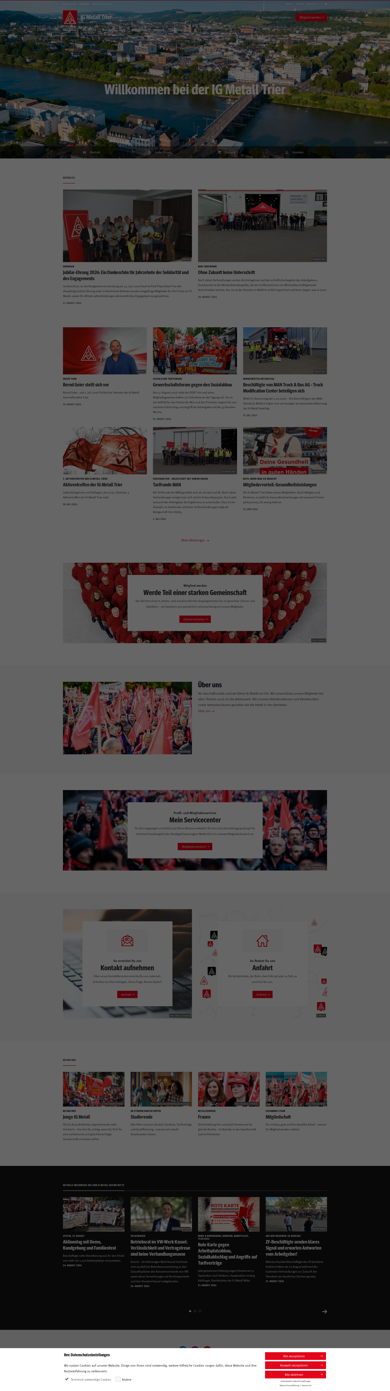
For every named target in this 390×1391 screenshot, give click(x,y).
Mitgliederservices (194, 846)
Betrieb (107, 29)
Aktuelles (69, 29)
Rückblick (89, 29)
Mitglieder (84, 3)
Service (158, 29)
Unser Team (162, 152)
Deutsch (311, 3)
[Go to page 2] (195, 1311)
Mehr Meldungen (193, 540)
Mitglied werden (310, 17)
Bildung (230, 152)
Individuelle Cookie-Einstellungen (296, 1381)
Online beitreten (194, 619)
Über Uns (176, 29)
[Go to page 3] (199, 1311)
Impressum (306, 1385)
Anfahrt (289, 3)
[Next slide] (324, 1311)
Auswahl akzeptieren (294, 1365)
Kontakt (300, 3)
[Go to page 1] (190, 1311)
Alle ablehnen (294, 1374)
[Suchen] (258, 17)
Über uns (204, 710)
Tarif (122, 29)
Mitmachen (139, 29)
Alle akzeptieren (294, 1356)
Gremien (297, 152)
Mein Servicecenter (102, 3)
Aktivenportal (69, 3)
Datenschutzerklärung (289, 1385)
